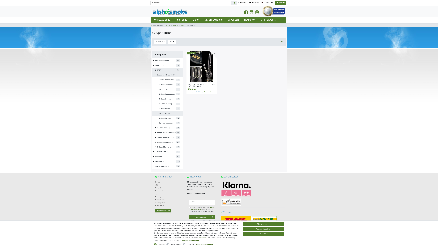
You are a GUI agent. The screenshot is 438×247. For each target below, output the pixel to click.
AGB (156, 185)
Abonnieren (201, 217)
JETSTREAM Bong (214, 20)
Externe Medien (175, 244)
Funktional (190, 244)
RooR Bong (182, 20)
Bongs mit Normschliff (178, 25)
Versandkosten (209, 92)
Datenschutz (159, 191)
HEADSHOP (249, 20)
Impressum (159, 194)
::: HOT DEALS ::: (268, 20)
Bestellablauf (159, 206)
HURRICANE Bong (162, 20)
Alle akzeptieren (263, 224)
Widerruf (158, 188)
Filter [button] (281, 42)
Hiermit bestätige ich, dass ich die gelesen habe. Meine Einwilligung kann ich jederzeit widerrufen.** (203, 209)
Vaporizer (233, 20)
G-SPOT (196, 20)
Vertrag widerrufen (163, 210)
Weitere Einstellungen (204, 244)
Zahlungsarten (160, 203)
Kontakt (157, 182)
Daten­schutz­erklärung (190, 240)
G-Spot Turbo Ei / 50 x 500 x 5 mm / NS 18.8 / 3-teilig (201, 85)
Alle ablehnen (263, 234)
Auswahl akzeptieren (263, 229)
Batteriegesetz (160, 197)
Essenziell (161, 244)
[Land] (262, 3)
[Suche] (234, 3)
